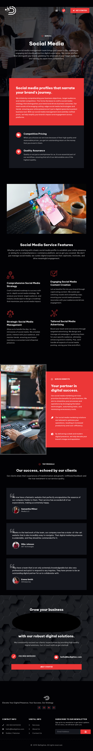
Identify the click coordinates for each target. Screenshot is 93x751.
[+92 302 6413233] (13, 656)
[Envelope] (44, 707)
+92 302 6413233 (26, 656)
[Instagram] (54, 707)
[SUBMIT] (85, 731)
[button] (57, 10)
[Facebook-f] (39, 707)
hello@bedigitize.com (71, 657)
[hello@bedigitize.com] (56, 657)
